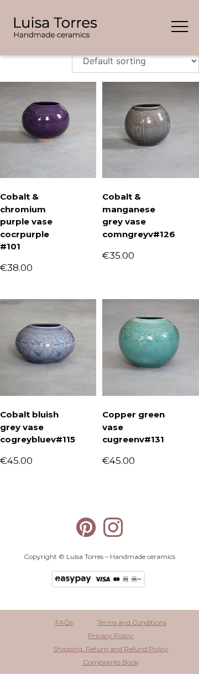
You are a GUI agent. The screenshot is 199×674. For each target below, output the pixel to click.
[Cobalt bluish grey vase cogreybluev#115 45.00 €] (48, 347)
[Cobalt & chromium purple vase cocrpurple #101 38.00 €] (48, 130)
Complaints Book (111, 662)
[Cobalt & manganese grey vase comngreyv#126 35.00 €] (150, 130)
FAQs (64, 622)
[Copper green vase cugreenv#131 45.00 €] (150, 347)
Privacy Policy (110, 635)
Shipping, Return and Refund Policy (110, 649)
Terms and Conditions (131, 622)
